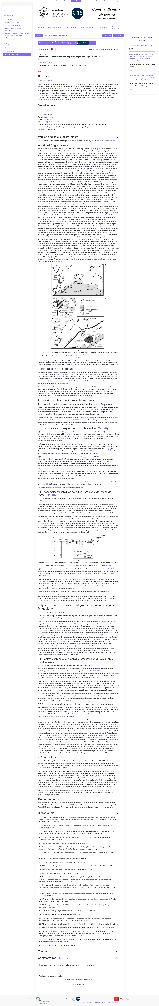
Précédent (42, 43)
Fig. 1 (68, 164)
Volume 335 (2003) (63, 43)
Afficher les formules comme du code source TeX (105, 49)
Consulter (39, 35)
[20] (47, 230)
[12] (69, 151)
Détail (41, 111)
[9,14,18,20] (96, 671)
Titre (5, 8)
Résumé (7, 12)
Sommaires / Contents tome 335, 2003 (140, 45)
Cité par (6, 47)
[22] (104, 199)
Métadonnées (8, 16)
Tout (104, 35)
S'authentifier (79, 984)
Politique (63, 958)
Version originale (45, 49)
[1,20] (109, 742)
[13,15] (98, 407)
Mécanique (58, 1)
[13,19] (111, 633)
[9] (46, 508)
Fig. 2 (65, 516)
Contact (104, 1002)
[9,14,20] (107, 215)
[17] (39, 525)
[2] (66, 149)
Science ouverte (70, 27)
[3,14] (50, 257)
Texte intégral (8, 19)
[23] (69, 579)
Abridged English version (12, 22)
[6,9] (53, 219)
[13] (49, 208)
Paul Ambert (42, 62)
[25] (78, 644)
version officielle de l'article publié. (107, 141)
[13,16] (91, 208)
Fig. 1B (103, 428)
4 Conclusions (9, 38)
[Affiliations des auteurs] (50, 62)
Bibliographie (8, 44)
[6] (64, 726)
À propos (41, 27)
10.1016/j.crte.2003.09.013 (50, 122)
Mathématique (48, 1)
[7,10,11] (114, 376)
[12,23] (40, 195)
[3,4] (100, 391)
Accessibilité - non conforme (83, 1002)
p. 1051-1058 (83, 43)
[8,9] (98, 149)
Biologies (99, 1)
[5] (97, 414)
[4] (100, 372)
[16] (100, 635)
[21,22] (115, 155)
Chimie (92, 1)
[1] (111, 685)
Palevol (85, 1)
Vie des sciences (109, 1)
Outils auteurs (102, 27)
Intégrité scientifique (87, 27)
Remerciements (9, 41)
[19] (71, 356)
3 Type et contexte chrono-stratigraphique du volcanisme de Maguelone (17, 34)
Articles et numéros (54, 27)
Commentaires (9, 51)
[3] (75, 588)
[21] (116, 149)
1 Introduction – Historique (12, 25)
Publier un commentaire (12, 54)
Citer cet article (53, 111)
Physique (67, 1)
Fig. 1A (64, 374)
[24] (109, 449)
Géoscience (76, 1)
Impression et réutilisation (115, 27)
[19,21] (85, 168)
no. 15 (74, 43)
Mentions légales (113, 1002)
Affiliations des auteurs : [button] (46, 129)
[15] (116, 224)
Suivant (93, 43)
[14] (96, 219)
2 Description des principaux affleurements (13, 29)
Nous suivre (97, 1002)
